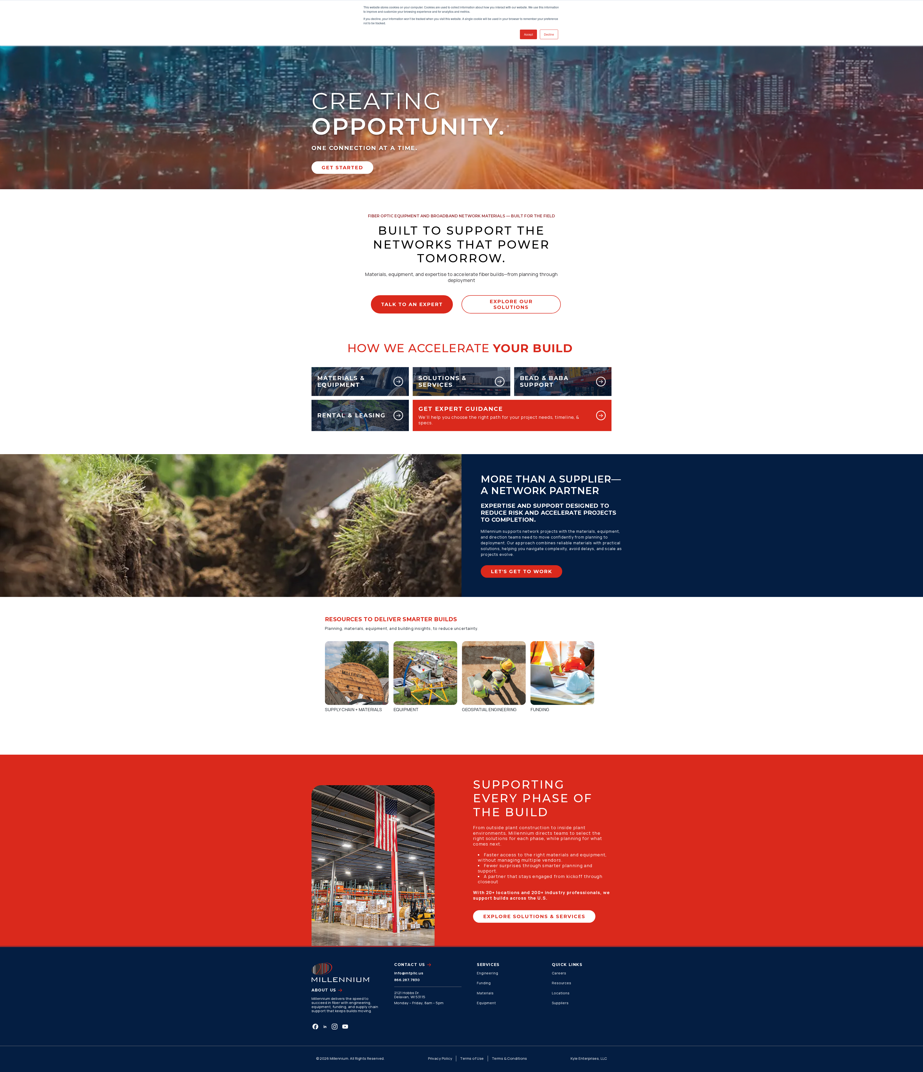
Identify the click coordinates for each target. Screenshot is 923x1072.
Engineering (487, 973)
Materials (485, 993)
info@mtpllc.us (408, 973)
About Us (324, 990)
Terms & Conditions (509, 1058)
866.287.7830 (407, 979)
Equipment (486, 1003)
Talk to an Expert (412, 304)
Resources (561, 983)
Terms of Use (472, 1058)
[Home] (341, 972)
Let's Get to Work (521, 571)
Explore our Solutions (511, 304)
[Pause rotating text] (507, 126)
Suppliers (560, 1003)
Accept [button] (528, 34)
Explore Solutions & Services (534, 916)
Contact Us (409, 964)
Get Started (342, 167)
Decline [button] (549, 34)
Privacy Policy (440, 1058)
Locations (561, 993)
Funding (484, 983)
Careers (559, 973)
